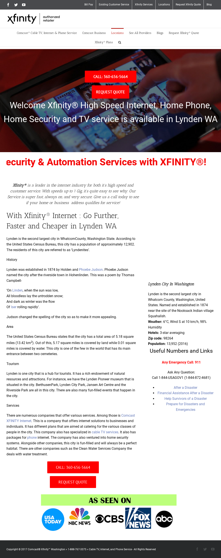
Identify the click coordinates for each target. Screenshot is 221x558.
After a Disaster (185, 388)
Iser (13, 307)
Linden (17, 290)
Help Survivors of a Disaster (185, 399)
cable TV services (105, 432)
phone (32, 437)
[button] (119, 42)
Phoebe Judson (91, 270)
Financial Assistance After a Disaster (185, 393)
